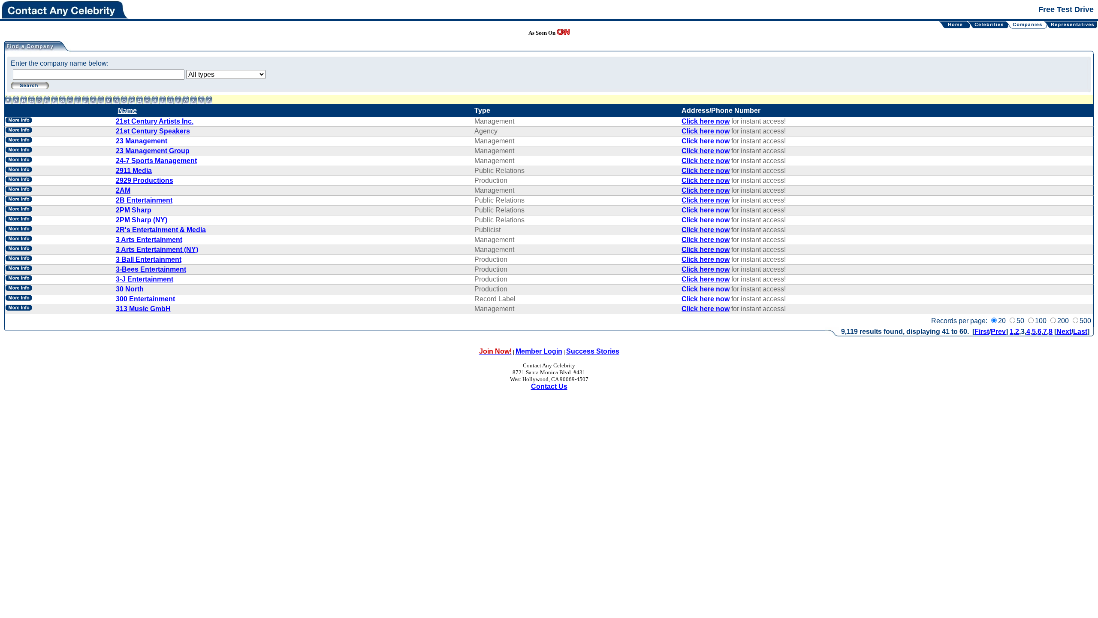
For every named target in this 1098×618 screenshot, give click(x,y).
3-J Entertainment (144, 279)
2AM (123, 190)
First (981, 331)
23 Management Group (153, 150)
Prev (998, 331)
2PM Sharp (133, 210)
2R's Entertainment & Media (161, 229)
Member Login (539, 351)
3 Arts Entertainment (149, 239)
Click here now (706, 121)
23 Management (141, 141)
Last (1080, 331)
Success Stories (592, 351)
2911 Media (134, 170)
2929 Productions (144, 180)
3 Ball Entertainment (148, 259)
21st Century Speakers (153, 131)
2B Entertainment (144, 200)
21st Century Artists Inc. (154, 121)
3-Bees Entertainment (151, 269)
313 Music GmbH (143, 308)
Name (127, 110)
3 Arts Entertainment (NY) (157, 249)
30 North (130, 289)
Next (1063, 331)
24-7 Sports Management (156, 160)
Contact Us (549, 386)
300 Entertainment (145, 299)
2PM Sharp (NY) (141, 220)
